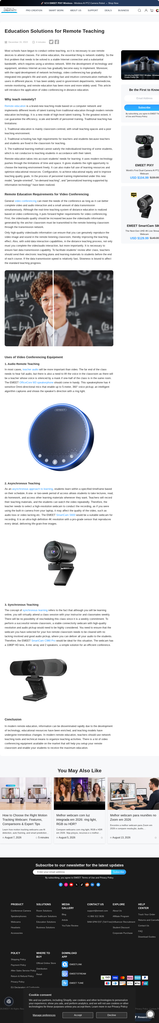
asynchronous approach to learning (32, 488)
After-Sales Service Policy (23, 970)
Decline (111, 1015)
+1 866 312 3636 (95, 916)
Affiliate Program (121, 916)
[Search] (139, 10)
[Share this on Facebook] (56, 41)
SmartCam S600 (65, 515)
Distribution (41, 968)
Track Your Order (146, 914)
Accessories (17, 933)
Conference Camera (21, 910)
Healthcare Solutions (46, 916)
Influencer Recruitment (124, 922)
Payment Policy (18, 965)
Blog (64, 914)
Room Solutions (44, 910)
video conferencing (25, 201)
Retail (39, 974)
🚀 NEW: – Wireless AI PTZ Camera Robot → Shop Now (79, 3)
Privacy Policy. (142, 1009)
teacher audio (30, 369)
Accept (78, 1015)
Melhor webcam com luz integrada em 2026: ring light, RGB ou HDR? (76, 820)
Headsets (15, 927)
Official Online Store (46, 963)
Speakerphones (18, 916)
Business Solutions (45, 927)
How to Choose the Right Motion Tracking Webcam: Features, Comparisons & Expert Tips (24, 820)
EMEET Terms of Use (84, 877)
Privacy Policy (119, 1006)
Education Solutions (46, 922)
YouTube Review (70, 925)
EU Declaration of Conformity (25, 987)
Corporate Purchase (123, 933)
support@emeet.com (97, 910)
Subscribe (118, 872)
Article (65, 920)
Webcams (16, 922)
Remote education (15, 106)
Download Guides (147, 937)
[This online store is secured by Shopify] (106, 978)
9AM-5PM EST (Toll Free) (100, 922)
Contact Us (143, 925)
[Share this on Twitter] (51, 41)
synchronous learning (35, 610)
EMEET (6, 1009)
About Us (117, 910)
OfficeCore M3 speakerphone (36, 382)
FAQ (140, 931)
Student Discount (121, 927)
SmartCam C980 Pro (43, 640)
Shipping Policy (18, 959)
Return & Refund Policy (22, 976)
